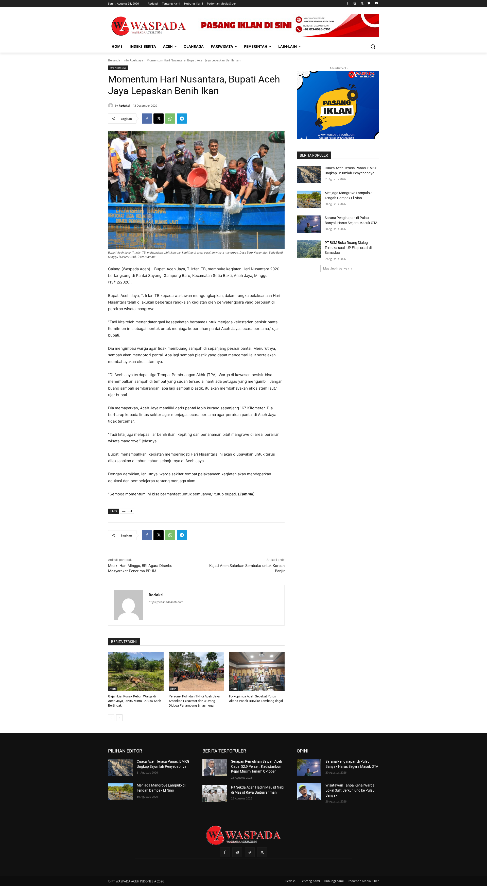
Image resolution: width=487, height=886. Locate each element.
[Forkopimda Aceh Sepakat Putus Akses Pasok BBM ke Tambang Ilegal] (257, 671)
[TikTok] (250, 852)
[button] (373, 46)
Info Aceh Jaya (133, 60)
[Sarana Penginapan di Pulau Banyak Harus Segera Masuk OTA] (309, 224)
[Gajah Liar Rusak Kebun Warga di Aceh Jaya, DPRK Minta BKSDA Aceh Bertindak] (136, 671)
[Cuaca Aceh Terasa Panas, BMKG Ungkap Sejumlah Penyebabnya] (309, 174)
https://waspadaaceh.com (166, 602)
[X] (362, 4)
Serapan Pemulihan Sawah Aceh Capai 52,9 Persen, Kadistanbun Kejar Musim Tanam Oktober (256, 766)
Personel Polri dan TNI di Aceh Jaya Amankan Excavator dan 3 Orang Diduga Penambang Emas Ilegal (194, 700)
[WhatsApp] (170, 118)
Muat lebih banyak (336, 268)
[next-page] (119, 717)
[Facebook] (348, 4)
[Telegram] (182, 118)
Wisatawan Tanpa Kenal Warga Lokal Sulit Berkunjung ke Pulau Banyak (350, 790)
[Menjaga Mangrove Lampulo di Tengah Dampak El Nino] (309, 199)
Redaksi (124, 105)
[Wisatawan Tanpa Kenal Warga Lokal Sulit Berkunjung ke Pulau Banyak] (309, 791)
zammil (127, 511)
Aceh (113, 688)
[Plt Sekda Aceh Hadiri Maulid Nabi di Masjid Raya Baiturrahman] (214, 793)
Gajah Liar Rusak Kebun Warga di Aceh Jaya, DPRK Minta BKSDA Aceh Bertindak (134, 700)
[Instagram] (355, 4)
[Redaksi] (111, 105)
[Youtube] (376, 4)
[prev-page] (111, 717)
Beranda (114, 60)
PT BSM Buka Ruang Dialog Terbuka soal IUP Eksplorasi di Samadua (348, 248)
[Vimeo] (369, 4)
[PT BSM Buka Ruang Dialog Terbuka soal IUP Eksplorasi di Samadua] (309, 249)
